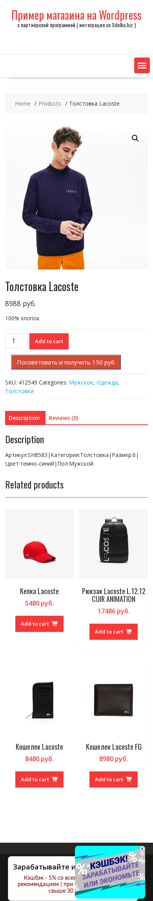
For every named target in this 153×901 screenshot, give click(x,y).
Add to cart (49, 341)
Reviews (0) (63, 418)
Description (24, 418)
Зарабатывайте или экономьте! (70, 866)
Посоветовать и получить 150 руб (66, 362)
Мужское (81, 382)
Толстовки (19, 391)
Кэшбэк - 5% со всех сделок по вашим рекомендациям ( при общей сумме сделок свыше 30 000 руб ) (73, 884)
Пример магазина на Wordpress (76, 15)
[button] (142, 65)
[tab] (24, 418)
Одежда (107, 382)
